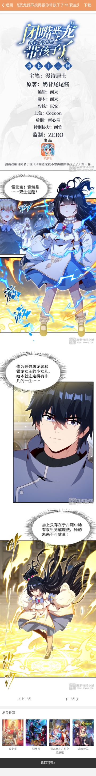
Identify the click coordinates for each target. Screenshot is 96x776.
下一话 (70, 699)
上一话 (26, 699)
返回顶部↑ (48, 763)
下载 (87, 5)
